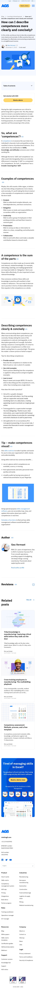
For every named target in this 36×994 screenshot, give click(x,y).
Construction (23, 889)
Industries (23, 873)
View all (28, 600)
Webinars (4, 950)
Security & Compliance (26, 960)
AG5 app (4, 889)
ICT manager (5, 919)
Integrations (5, 896)
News (21, 941)
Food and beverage (25, 893)
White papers (5, 934)
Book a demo (25, 6)
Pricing (3, 893)
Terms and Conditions (25, 957)
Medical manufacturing (26, 905)
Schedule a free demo (8, 520)
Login (9, 1)
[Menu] (33, 6)
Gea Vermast (11, 45)
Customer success (6, 959)
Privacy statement (24, 953)
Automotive (22, 886)
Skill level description (7, 947)
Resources (5, 927)
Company (22, 927)
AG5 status (4, 969)
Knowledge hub (6, 962)
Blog (2, 16)
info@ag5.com (16, 1)
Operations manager (7, 915)
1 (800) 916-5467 (25, 1)
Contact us (22, 934)
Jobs (20, 944)
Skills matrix (5, 880)
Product (4, 873)
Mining (21, 902)
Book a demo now (18, 780)
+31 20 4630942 (6, 841)
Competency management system (7, 885)
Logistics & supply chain (24, 897)
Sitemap (21, 938)
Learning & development (14, 16)
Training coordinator (7, 912)
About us (22, 931)
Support (4, 955)
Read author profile (17, 568)
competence (7, 141)
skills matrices (9, 451)
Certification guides (7, 943)
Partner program (6, 903)
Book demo (4, 899)
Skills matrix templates (5, 939)
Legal (21, 949)
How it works (5, 877)
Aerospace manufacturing (23, 881)
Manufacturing (23, 877)
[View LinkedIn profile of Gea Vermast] (3, 549)
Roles (3, 908)
